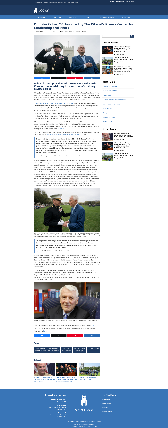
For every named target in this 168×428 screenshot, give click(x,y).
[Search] (132, 36)
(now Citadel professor (88, 275)
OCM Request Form (108, 122)
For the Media (130, 1)
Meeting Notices (107, 411)
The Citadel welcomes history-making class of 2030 (88, 378)
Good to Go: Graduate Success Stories (114, 100)
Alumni (61, 32)
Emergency (82, 426)
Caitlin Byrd (62, 413)
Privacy (95, 426)
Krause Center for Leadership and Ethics (40, 349)
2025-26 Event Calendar (110, 86)
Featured (66, 32)
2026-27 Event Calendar (110, 91)
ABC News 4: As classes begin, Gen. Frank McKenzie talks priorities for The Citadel (44, 379)
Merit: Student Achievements (111, 104)
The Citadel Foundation (93, 348)
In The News (126, 17)
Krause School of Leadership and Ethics (53, 349)
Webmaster (74, 426)
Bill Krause (61, 129)
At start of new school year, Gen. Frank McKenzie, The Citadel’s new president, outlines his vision (66, 379)
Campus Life (73, 17)
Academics (41, 17)
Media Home (106, 400)
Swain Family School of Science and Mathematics (63, 135)
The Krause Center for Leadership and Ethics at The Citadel (53, 103)
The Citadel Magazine (106, 17)
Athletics (57, 17)
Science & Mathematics (75, 32)
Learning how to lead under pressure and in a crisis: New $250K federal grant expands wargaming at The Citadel (56, 2)
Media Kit (105, 408)
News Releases (106, 404)
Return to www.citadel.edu (117, 1)
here (93, 325)
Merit (92, 410)
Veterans (84, 32)
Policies (89, 426)
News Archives (107, 108)
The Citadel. (81, 424)
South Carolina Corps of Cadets (66, 349)
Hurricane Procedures (109, 117)
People (87, 17)
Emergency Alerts (108, 113)
